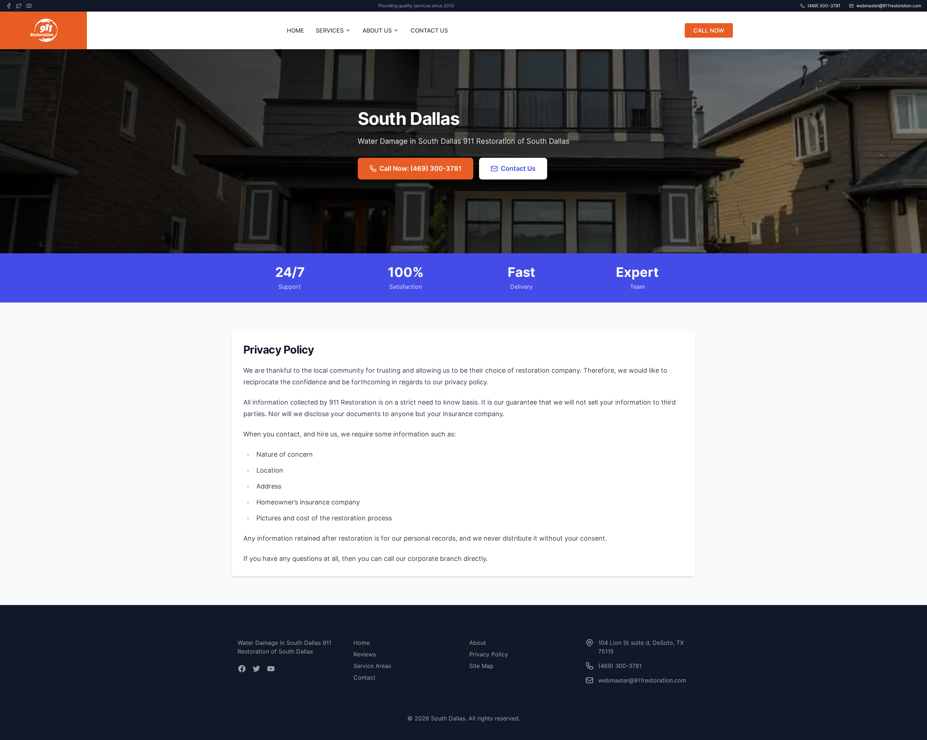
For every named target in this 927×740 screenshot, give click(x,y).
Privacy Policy (488, 654)
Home (361, 642)
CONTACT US (429, 30)
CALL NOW (708, 30)
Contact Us (518, 168)
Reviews (364, 654)
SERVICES (330, 30)
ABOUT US (377, 30)
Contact (364, 677)
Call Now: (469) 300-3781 (420, 168)
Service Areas (372, 665)
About (477, 642)
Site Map (481, 665)
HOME (295, 30)
